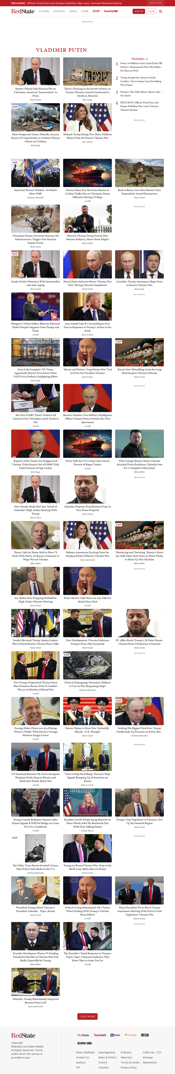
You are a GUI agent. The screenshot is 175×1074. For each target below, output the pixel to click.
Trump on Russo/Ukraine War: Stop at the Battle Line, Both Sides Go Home (87, 867)
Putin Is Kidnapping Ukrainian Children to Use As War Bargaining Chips (88, 684)
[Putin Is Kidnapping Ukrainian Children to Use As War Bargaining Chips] (87, 665)
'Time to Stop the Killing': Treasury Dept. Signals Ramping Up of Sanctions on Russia (87, 777)
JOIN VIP (138, 11)
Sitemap (148, 1057)
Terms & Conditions (131, 1062)
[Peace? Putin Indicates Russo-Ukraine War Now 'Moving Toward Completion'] (87, 264)
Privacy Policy (129, 1067)
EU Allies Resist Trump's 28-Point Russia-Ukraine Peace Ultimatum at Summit (139, 642)
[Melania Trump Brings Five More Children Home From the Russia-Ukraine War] (87, 116)
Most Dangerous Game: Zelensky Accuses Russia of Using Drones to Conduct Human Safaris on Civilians (35, 137)
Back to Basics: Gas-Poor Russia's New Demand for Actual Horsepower (139, 191)
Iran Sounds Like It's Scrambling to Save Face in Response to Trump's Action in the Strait (87, 327)
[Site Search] (161, 11)
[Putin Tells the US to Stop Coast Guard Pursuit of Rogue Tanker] (87, 443)
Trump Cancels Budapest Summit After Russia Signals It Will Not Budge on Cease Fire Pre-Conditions (35, 823)
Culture (102, 1062)
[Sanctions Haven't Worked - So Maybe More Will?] (35, 172)
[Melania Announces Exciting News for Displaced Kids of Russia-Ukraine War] (87, 534)
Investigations (106, 1052)
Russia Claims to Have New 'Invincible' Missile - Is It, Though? (87, 730)
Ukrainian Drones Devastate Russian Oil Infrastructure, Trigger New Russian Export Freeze (36, 239)
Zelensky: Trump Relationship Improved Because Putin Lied (36, 1000)
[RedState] (22, 11)
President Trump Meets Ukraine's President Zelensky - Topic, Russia (35, 909)
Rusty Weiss (87, 830)
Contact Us (82, 1057)
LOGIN (151, 11)
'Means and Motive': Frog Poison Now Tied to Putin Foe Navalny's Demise (87, 371)
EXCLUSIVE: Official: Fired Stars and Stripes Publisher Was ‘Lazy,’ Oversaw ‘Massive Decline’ (139, 106)
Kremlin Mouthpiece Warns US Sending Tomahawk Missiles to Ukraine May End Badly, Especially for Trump (35, 956)
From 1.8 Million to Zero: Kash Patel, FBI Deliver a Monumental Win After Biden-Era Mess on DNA (141, 66)
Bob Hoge (87, 99)
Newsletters (150, 1062)
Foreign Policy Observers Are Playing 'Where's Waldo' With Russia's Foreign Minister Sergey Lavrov (36, 731)
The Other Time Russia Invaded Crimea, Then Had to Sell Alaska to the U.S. (36, 867)
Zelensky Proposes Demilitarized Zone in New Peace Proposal (87, 508)
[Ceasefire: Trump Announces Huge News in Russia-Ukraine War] (139, 264)
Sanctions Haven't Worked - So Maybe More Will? (35, 191)
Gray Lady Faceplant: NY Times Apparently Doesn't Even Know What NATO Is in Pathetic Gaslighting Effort (36, 372)
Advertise (126, 1057)
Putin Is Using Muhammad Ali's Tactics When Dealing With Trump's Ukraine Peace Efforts (87, 911)
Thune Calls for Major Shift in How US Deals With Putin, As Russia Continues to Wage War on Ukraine (35, 555)
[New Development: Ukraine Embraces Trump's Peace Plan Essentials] (87, 622)
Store (84, 11)
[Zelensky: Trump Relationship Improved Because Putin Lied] (35, 981)
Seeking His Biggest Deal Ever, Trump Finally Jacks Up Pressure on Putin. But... (139, 730)
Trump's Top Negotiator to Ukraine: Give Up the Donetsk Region (139, 821)
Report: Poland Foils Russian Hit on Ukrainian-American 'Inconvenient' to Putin (35, 92)
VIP (78, 1067)
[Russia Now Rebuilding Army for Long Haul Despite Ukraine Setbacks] (139, 352)
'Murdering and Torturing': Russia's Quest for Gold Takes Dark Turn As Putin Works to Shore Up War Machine (139, 555)
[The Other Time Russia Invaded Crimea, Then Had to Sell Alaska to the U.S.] (35, 848)
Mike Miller (139, 472)
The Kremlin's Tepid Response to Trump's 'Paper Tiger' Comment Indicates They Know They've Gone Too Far (87, 956)
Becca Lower (87, 785)
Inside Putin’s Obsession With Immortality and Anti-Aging (35, 283)
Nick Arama (87, 334)
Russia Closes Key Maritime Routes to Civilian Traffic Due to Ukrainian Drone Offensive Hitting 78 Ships (87, 193)
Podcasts (59, 11)
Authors (44, 11)
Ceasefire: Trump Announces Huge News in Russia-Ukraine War (139, 283)
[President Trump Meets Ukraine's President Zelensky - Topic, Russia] (35, 890)
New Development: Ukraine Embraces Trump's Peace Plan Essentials (87, 642)
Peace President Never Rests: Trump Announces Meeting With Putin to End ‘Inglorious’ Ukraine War (139, 911)
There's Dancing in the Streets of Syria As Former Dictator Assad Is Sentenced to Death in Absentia (87, 92)
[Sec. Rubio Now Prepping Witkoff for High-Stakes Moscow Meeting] (35, 580)
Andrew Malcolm (35, 197)
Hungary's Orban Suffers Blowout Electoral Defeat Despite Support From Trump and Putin (35, 327)
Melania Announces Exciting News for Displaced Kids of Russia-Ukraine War (87, 554)
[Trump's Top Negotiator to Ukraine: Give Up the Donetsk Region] (139, 802)
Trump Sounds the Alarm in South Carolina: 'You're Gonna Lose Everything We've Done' (140, 81)
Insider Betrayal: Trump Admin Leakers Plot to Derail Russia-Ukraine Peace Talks (35, 642)
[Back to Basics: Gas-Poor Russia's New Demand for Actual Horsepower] (139, 172)
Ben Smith (88, 142)
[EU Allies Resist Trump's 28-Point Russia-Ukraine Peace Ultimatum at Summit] (139, 622)
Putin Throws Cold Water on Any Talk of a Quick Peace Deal (87, 599)
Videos (73, 11)
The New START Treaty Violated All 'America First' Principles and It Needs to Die (35, 418)
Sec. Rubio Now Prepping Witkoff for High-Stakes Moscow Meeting (35, 599)
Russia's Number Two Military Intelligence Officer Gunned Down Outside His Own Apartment (87, 418)
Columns (103, 1067)
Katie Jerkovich (87, 560)
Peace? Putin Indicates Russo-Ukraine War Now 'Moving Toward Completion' (87, 283)
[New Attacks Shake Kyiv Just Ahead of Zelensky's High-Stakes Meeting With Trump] (35, 489)
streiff (87, 201)
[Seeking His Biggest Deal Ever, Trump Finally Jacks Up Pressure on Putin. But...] (139, 710)
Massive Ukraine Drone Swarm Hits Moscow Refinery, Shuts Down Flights (87, 237)
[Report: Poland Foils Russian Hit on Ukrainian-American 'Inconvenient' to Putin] (35, 71)
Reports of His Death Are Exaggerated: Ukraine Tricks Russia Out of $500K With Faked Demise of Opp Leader (35, 464)
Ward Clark (35, 99)
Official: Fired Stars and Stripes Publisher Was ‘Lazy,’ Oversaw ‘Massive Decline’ (74, 3)
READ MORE (156, 3)
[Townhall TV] (111, 11)
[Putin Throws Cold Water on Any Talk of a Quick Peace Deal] (87, 580)
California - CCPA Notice (153, 1052)
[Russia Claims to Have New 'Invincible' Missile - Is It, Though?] (87, 710)
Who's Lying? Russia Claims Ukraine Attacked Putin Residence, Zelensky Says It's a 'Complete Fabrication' (139, 464)
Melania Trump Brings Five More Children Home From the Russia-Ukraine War (87, 136)
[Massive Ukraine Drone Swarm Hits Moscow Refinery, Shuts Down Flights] (87, 218)
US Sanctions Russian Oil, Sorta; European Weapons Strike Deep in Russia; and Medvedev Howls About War (35, 777)
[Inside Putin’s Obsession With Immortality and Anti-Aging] (35, 264)
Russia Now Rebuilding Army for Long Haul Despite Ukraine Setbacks (139, 371)
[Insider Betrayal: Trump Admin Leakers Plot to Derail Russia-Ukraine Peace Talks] (35, 622)
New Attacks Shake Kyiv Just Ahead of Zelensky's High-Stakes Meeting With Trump (35, 510)
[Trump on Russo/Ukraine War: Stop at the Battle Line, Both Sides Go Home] (87, 848)
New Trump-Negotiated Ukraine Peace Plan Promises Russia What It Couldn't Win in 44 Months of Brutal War (36, 686)
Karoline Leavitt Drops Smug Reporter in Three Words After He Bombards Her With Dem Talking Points (87, 823)
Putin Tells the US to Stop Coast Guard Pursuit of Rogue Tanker (87, 462)
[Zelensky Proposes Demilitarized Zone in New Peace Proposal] (87, 489)
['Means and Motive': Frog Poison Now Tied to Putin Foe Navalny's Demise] (87, 352)
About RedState (85, 1052)
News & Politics (107, 1057)
